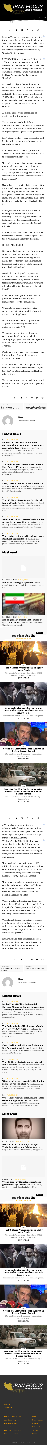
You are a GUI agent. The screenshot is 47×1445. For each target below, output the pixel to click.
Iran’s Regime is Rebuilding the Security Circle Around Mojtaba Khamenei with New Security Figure (23, 710)
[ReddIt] (37, 30)
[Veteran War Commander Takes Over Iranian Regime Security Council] (23, 734)
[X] (22, 30)
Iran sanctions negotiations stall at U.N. (10, 407)
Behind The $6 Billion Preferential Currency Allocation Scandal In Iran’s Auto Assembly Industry (23, 445)
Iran (4, 439)
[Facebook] (16, 30)
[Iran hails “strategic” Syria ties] (23, 567)
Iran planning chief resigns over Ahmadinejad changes (36, 407)
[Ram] (9, 420)
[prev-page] (20, 807)
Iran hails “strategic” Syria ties (17, 583)
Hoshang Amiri (23, 759)
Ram (20, 417)
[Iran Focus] (23, 8)
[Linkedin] (32, 30)
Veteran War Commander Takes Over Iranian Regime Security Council (23, 750)
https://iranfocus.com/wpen (27, 420)
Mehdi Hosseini (23, 718)
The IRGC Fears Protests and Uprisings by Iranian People (23, 669)
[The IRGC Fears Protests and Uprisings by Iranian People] (23, 653)
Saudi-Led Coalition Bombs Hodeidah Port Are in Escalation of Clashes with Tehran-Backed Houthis (23, 791)
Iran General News (9, 580)
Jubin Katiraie (23, 678)
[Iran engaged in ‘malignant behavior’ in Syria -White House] (23, 604)
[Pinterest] (27, 30)
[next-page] (26, 807)
